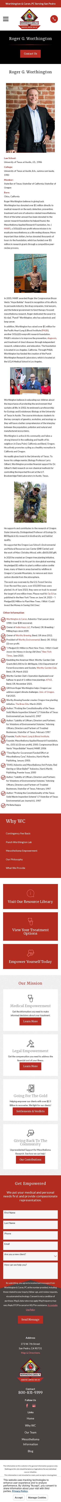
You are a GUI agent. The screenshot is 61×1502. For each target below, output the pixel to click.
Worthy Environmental (29, 639)
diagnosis (51, 338)
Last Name (9, 1223)
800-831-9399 (30, 1392)
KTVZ (49, 679)
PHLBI (45, 330)
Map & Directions (30, 1352)
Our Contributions (30, 1159)
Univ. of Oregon (46, 692)
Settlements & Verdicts (30, 1111)
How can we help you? (15, 1264)
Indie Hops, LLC (23, 627)
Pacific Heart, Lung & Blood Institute (32, 736)
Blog (30, 1451)
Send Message (30, 1319)
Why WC (30, 1425)
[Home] (29, 19)
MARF (7, 228)
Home (30, 1418)
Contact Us (30, 53)
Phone (7, 1233)
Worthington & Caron (16, 619)
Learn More (30, 1021)
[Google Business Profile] (34, 1405)
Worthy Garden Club (47, 667)
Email (7, 1244)
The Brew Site (22, 704)
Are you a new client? (15, 1254)
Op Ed (51, 593)
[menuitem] (30, 833)
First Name (9, 1212)
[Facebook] (27, 1405)
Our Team (30, 1432)
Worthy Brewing (23, 635)
